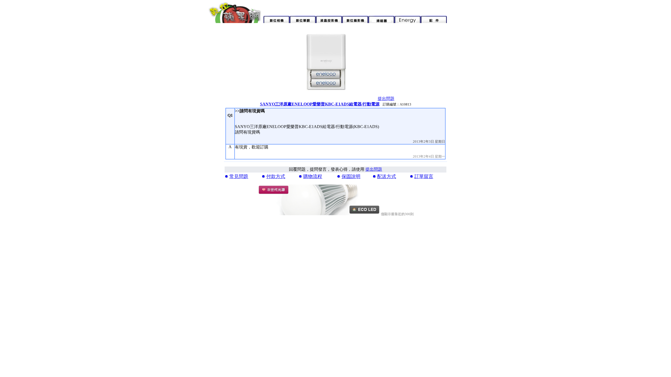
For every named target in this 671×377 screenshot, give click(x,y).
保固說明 (351, 176)
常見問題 (238, 176)
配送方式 (386, 176)
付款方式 (275, 176)
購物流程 (312, 176)
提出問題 (386, 98)
